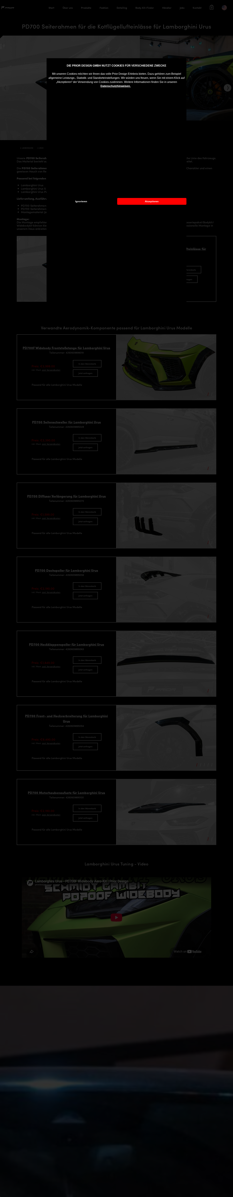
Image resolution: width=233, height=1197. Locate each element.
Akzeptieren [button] (152, 201)
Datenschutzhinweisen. (115, 86)
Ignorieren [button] (81, 201)
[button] (131, 86)
